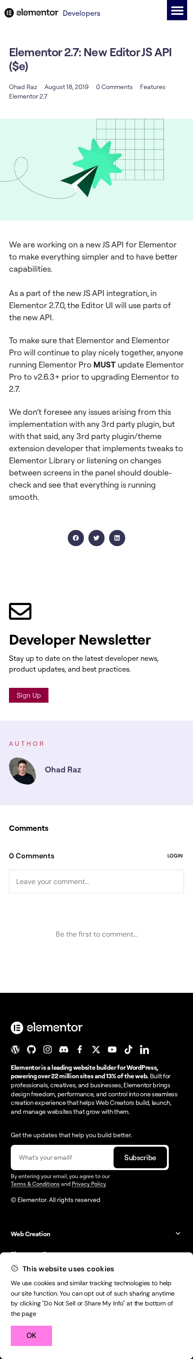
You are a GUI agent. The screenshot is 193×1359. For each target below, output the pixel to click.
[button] (177, 10)
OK (31, 1335)
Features (153, 86)
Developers (81, 13)
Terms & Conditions (35, 1183)
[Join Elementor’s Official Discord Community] (63, 1049)
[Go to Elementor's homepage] (31, 12)
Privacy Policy (89, 1183)
